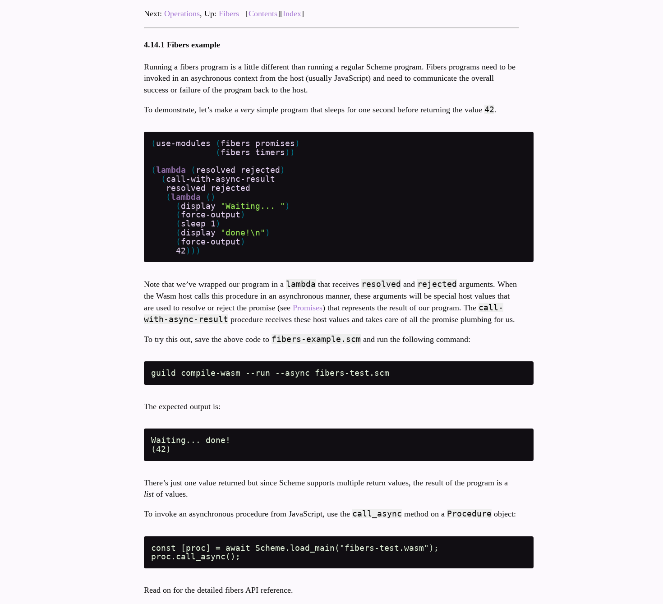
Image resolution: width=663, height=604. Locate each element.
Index (292, 13)
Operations (182, 13)
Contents (263, 13)
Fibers (229, 13)
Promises (307, 307)
